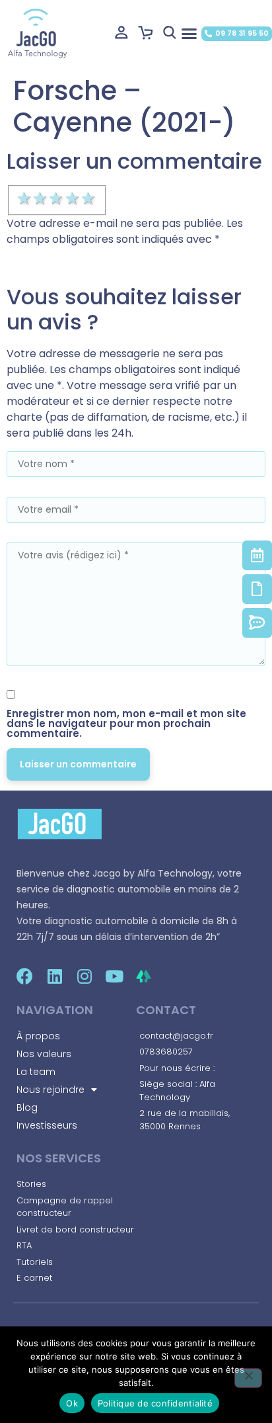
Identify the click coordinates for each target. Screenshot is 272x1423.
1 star (25, 198)
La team (36, 1071)
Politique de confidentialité (155, 1403)
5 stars (89, 198)
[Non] (248, 1378)
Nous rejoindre (51, 1089)
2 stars (41, 198)
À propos (38, 1036)
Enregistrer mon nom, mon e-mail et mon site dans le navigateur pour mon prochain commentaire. (126, 723)
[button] (188, 33)
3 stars (57, 198)
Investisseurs (47, 1125)
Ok (72, 1403)
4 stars (73, 198)
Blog (27, 1107)
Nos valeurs (44, 1053)
